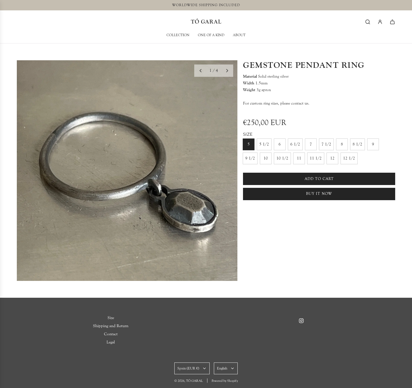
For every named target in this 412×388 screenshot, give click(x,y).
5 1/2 (264, 144)
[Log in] (380, 22)
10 (265, 158)
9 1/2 (250, 158)
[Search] (368, 22)
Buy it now (319, 193)
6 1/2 (295, 144)
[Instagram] (301, 321)
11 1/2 (316, 158)
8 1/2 (357, 144)
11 (299, 158)
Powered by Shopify (225, 381)
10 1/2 (282, 158)
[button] (200, 70)
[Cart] (392, 22)
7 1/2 (326, 144)
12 (332, 158)
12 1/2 (349, 158)
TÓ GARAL (206, 22)
